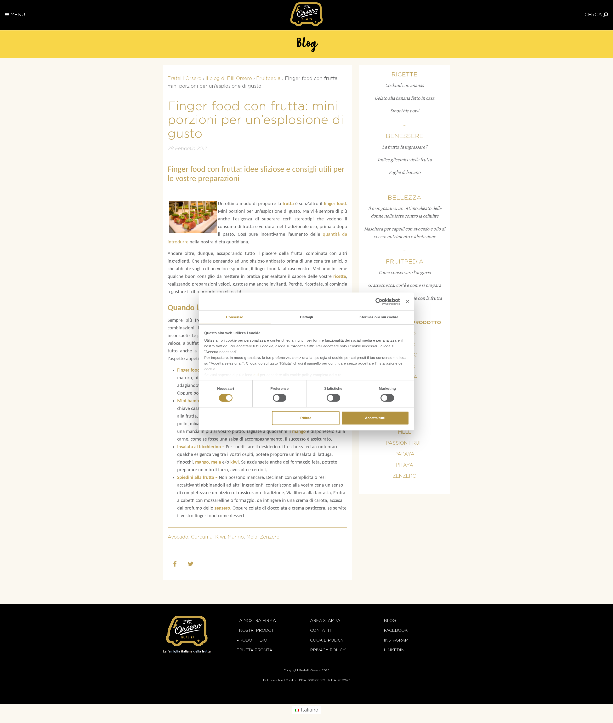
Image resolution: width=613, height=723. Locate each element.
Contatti (320, 630)
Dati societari (273, 680)
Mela (251, 537)
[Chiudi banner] (407, 301)
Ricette (405, 75)
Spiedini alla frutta (195, 477)
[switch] (279, 398)
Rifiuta (305, 418)
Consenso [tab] (234, 317)
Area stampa (325, 621)
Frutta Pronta (254, 650)
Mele (404, 432)
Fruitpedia (405, 262)
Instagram (396, 640)
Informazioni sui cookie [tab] (378, 317)
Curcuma (202, 537)
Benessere (404, 136)
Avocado (178, 537)
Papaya (404, 454)
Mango (236, 537)
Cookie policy (327, 640)
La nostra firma (256, 621)
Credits (291, 680)
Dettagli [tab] (306, 317)
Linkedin (394, 650)
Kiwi (220, 537)
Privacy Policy (328, 650)
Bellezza (404, 198)
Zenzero (269, 537)
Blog (390, 621)
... (404, 124)
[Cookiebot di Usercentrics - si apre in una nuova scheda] (379, 301)
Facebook (396, 630)
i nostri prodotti (257, 630)
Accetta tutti (375, 418)
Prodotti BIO (252, 640)
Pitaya (404, 465)
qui (256, 375)
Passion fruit (405, 443)
